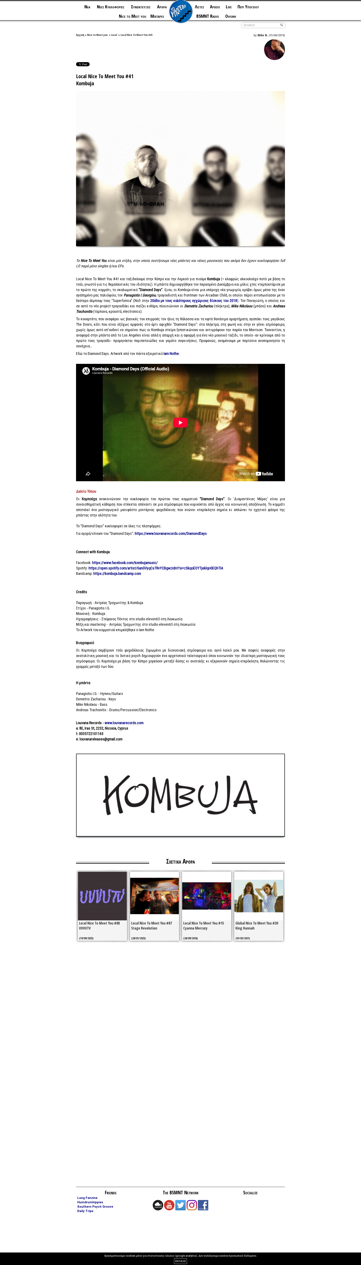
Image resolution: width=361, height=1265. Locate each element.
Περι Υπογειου (248, 6)
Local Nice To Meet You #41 (137, 35)
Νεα (87, 6)
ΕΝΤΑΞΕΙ (180, 1261)
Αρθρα (162, 6)
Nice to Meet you (132, 16)
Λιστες (199, 6)
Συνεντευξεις (140, 6)
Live (229, 6)
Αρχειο (215, 6)
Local (114, 35)
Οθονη (230, 16)
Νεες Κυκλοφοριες (110, 6)
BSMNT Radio (207, 16)
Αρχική (80, 35)
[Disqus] (180, 1005)
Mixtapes (157, 16)
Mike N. (263, 35)
